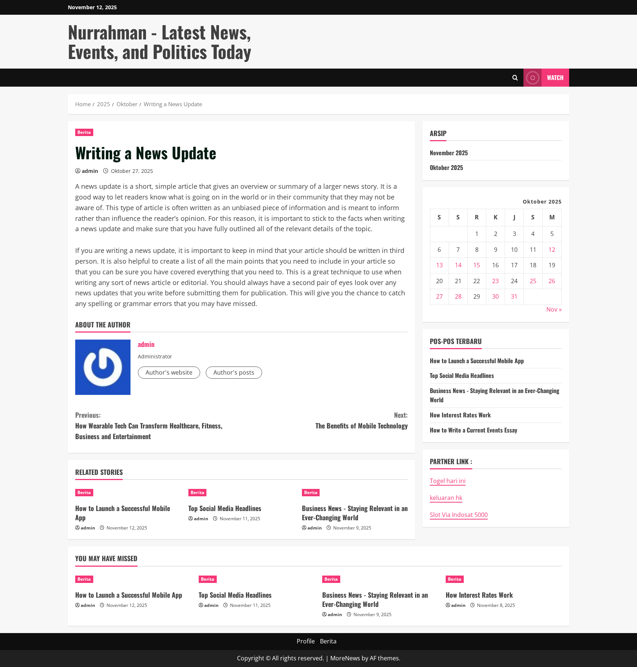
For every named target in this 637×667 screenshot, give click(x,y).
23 (495, 281)
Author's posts (233, 372)
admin (90, 170)
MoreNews (345, 658)
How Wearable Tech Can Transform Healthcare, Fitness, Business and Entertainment (148, 425)
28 (458, 296)
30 (495, 296)
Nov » (554, 309)
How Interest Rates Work (460, 414)
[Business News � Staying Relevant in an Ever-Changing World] (355, 492)
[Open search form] (515, 77)
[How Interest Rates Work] (504, 579)
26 (552, 281)
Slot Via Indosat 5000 (459, 515)
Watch (555, 77)
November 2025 (449, 152)
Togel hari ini (448, 481)
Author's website (169, 372)
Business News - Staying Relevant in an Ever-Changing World (355, 512)
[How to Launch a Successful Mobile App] (128, 492)
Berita (84, 132)
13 (439, 265)
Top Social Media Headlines (224, 508)
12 (552, 250)
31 (514, 296)
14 (458, 265)
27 (439, 296)
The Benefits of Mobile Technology (362, 420)
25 (533, 281)
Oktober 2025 (446, 167)
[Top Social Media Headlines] (241, 492)
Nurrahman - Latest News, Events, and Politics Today (159, 41)
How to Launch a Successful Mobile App (122, 512)
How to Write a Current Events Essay (473, 429)
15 (476, 265)
